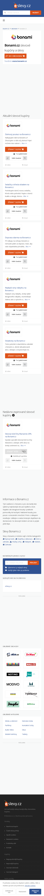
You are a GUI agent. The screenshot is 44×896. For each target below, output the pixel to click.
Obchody (14, 28)
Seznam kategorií (12, 872)
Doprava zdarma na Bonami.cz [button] (18, 237)
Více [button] (23, 143)
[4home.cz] (31, 674)
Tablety (24, 734)
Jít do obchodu (14, 56)
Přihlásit (33, 563)
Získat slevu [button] (15, 149)
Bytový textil (10, 539)
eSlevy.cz (6, 28)
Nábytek (28, 542)
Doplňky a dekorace (25, 539)
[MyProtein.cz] (31, 684)
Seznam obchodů (12, 868)
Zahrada (8, 544)
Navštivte (16, 61)
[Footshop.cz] (31, 694)
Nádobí (37, 542)
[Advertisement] (22, 88)
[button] (13, 125)
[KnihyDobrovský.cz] (13, 664)
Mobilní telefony (11, 734)
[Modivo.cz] (13, 684)
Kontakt (8, 848)
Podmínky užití (11, 843)
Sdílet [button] (8, 165)
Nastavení (22, 891)
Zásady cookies (30, 886)
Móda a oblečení (11, 721)
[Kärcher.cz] (13, 694)
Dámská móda (27, 721)
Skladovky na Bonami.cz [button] (15, 341)
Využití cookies (11, 835)
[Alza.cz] (13, 654)
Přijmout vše (35, 891)
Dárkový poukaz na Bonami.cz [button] (18, 134)
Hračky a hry (17, 542)
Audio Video (9, 730)
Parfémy (8, 725)
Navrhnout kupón (12, 826)
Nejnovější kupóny (12, 864)
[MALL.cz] (31, 664)
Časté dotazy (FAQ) (12, 831)
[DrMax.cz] (31, 654)
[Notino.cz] (13, 674)
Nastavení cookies (12, 839)
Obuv (24, 730)
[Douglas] (13, 704)
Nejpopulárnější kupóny (14, 859)
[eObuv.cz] (31, 704)
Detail (26, 165)
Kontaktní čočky (28, 725)
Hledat (35, 13)
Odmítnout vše (9, 891)
